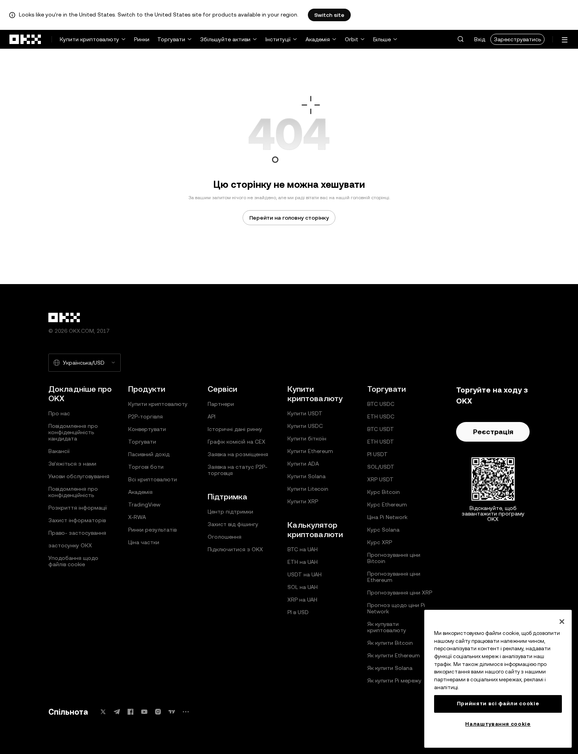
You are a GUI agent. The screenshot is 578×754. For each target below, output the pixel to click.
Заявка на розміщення (238, 454)
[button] (460, 39)
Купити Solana (306, 476)
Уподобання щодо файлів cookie (73, 561)
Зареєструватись (517, 39)
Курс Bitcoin (383, 492)
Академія (318, 39)
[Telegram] (116, 711)
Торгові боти (146, 467)
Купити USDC (305, 426)
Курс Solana (383, 530)
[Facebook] (130, 711)
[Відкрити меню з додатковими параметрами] (565, 40)
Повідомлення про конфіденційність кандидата (73, 432)
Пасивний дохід (148, 454)
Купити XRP (302, 501)
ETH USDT (380, 441)
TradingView (144, 504)
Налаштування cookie (497, 724)
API (211, 416)
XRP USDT (380, 479)
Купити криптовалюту (89, 39)
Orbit (351, 39)
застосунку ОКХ (70, 545)
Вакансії (59, 451)
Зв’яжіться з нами (72, 463)
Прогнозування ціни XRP (399, 592)
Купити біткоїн (306, 438)
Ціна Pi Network (387, 517)
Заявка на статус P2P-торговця (237, 470)
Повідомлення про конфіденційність (73, 492)
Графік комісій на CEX (236, 441)
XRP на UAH (302, 599)
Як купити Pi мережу (394, 680)
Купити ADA (303, 463)
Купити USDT (304, 413)
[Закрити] (562, 621)
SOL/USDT (380, 467)
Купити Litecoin (307, 489)
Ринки (141, 39)
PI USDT (377, 454)
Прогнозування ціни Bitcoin (393, 558)
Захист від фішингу (233, 524)
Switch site (329, 15)
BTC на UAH (302, 549)
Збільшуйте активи (225, 39)
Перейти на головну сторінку (289, 218)
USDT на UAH (304, 574)
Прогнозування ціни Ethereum (393, 577)
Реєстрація (493, 431)
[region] (498, 679)
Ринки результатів (152, 530)
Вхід (479, 39)
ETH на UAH (302, 562)
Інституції (278, 39)
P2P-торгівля (145, 416)
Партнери (221, 404)
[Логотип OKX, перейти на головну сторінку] (25, 39)
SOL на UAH (302, 587)
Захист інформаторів (77, 520)
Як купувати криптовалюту (386, 627)
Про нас (59, 413)
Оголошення (224, 537)
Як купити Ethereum (393, 655)
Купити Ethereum (310, 451)
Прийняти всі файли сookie (498, 703)
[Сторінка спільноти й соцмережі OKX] (185, 711)
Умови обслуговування (78, 476)
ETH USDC (380, 416)
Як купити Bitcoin (390, 643)
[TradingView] (171, 711)
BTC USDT (380, 429)
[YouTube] (144, 711)
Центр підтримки (230, 511)
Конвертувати (147, 429)
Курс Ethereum (387, 504)
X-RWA (137, 517)
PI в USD (298, 612)
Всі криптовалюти (152, 479)
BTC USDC (380, 404)
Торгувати (171, 39)
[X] (103, 711)
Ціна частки (143, 542)
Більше (382, 39)
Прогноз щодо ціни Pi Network (396, 608)
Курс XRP (379, 542)
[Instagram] (158, 711)
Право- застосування (77, 533)
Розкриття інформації (77, 508)
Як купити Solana (389, 668)
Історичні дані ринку (235, 429)
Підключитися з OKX (235, 549)
